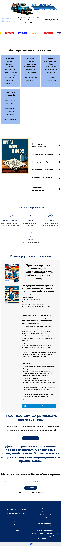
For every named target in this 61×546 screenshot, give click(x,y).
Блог (15, 524)
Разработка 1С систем (45, 514)
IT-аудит (45, 517)
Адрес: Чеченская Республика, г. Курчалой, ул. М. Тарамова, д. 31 (45, 533)
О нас (15, 522)
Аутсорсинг (45, 509)
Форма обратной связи (15, 530)
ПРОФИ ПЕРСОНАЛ (16, 509)
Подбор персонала (45, 511)
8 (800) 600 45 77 (45, 523)
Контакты (15, 527)
